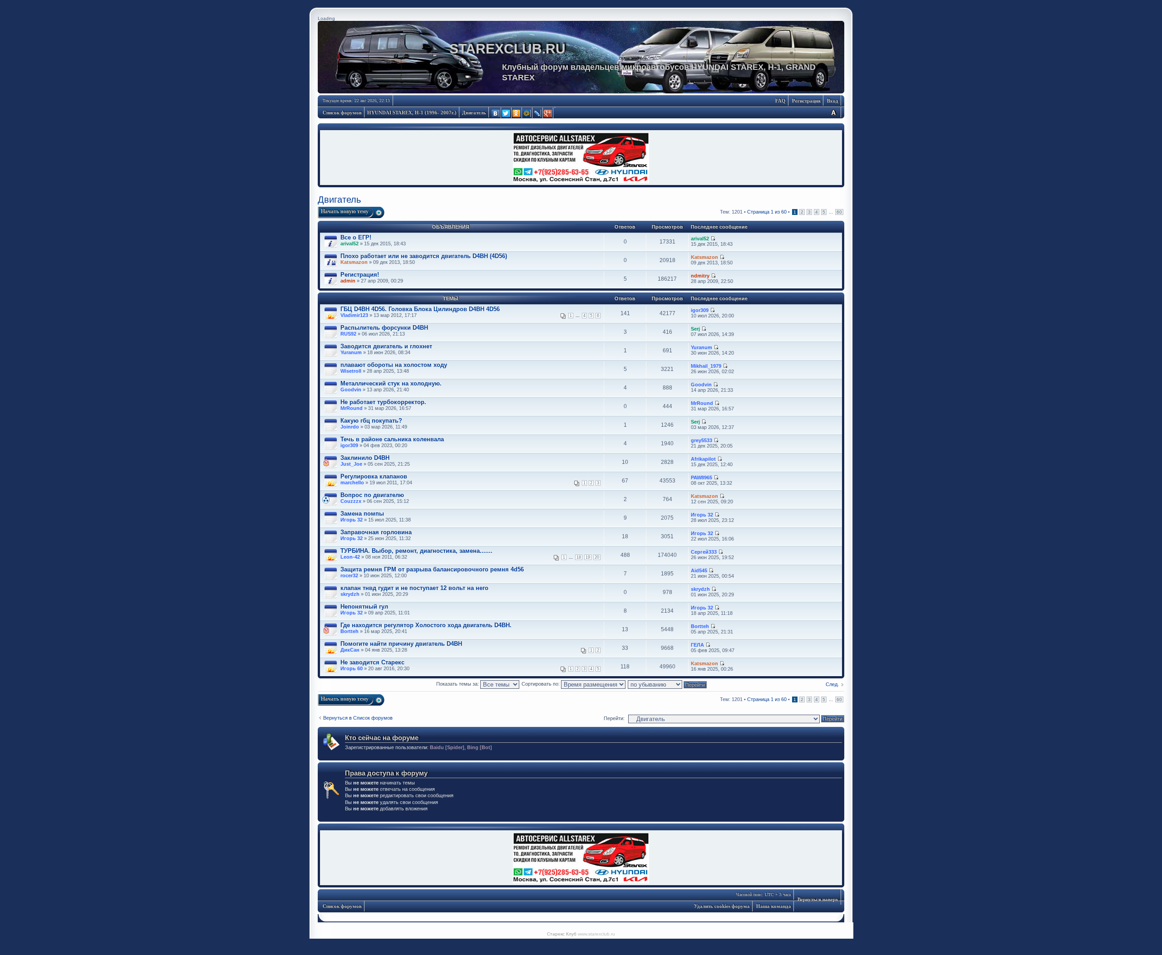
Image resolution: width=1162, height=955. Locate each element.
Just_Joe (351, 464)
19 (588, 557)
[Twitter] (506, 113)
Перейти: (614, 718)
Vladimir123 (354, 315)
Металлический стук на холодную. (391, 383)
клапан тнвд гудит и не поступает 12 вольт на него (414, 588)
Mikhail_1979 (706, 366)
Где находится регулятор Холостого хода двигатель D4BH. (426, 625)
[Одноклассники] (517, 113)
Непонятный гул (364, 606)
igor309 (700, 310)
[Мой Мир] (527, 113)
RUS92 (348, 333)
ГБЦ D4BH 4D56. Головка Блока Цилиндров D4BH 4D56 (420, 309)
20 (597, 557)
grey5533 (701, 440)
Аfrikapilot (703, 459)
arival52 (349, 243)
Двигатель (474, 112)
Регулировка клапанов (373, 476)
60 (839, 212)
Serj (695, 328)
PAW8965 (701, 477)
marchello (352, 482)
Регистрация (806, 100)
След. (832, 684)
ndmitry (700, 275)
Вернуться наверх (818, 899)
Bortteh (349, 631)
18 (578, 557)
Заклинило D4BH (364, 457)
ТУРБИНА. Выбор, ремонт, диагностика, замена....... (416, 550)
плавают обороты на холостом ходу (393, 364)
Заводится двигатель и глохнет (386, 346)
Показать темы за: (458, 684)
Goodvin (350, 389)
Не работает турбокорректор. (383, 402)
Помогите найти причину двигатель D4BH (401, 643)
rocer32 (349, 575)
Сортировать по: (541, 684)
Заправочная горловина (376, 532)
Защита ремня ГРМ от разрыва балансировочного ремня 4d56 (432, 569)
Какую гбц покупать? (371, 420)
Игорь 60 (351, 668)
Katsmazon (354, 262)
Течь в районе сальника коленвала (392, 439)
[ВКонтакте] (496, 113)
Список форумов (342, 112)
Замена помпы (362, 513)
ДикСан (349, 650)
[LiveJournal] (537, 113)
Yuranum (351, 352)
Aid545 (699, 570)
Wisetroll (350, 371)
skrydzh (349, 594)
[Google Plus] (548, 113)
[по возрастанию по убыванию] (668, 684)
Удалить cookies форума (722, 906)
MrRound (351, 408)
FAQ (780, 100)
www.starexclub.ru (596, 933)
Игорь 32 (351, 519)
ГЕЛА (697, 645)
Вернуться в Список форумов (358, 718)
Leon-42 (350, 557)
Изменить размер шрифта (833, 112)
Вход (832, 100)
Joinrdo (349, 426)
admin (347, 280)
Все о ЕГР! (355, 237)
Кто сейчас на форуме (382, 737)
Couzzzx (350, 501)
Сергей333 (704, 552)
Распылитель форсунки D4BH (384, 327)
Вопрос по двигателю (372, 495)
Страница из (767, 211)
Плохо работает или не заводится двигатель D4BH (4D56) (423, 256)
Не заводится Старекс (372, 662)
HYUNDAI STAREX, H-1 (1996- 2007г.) (412, 112)
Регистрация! (359, 274)
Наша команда (773, 906)
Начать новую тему (345, 211)
